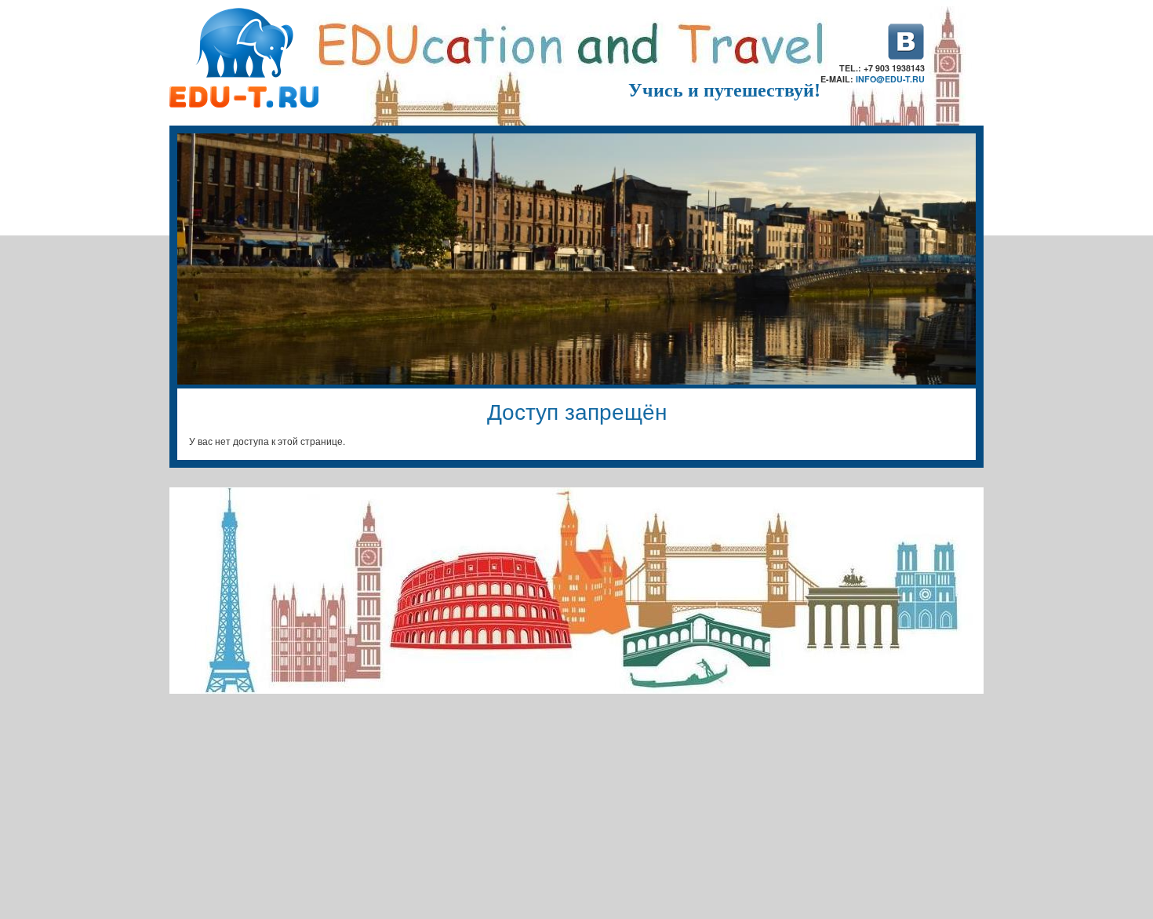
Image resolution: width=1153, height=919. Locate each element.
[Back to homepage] (243, 103)
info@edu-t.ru (890, 79)
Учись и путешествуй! (724, 90)
